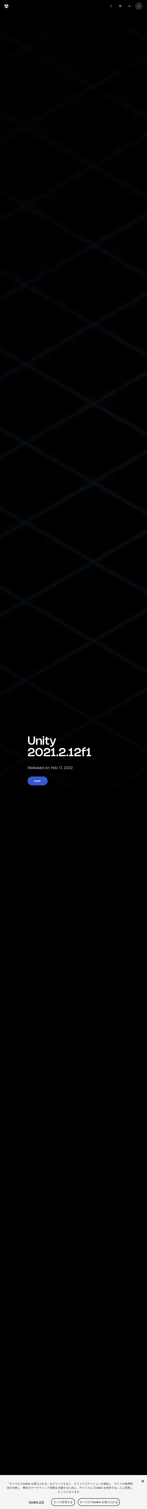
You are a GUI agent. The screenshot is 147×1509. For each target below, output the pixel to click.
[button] (38, 781)
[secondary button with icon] (138, 6)
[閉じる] (142, 1481)
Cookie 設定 (36, 1502)
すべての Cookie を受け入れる (99, 1502)
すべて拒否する (63, 1502)
